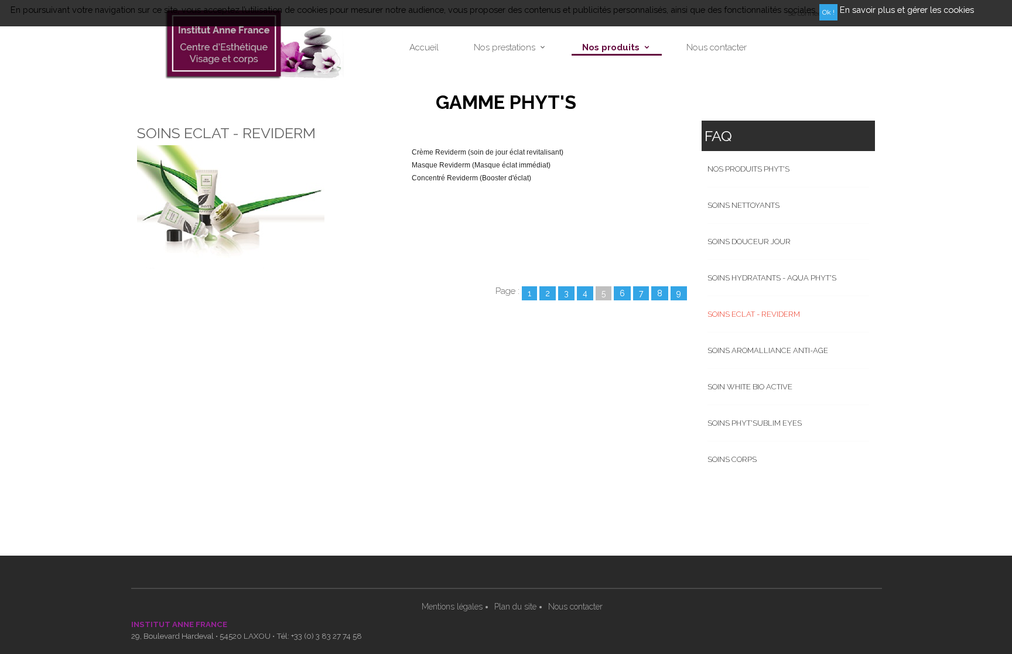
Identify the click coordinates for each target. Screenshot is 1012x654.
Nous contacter (716, 47)
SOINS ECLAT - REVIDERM (753, 314)
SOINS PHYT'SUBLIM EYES (754, 423)
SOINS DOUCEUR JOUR (749, 241)
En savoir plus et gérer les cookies (907, 10)
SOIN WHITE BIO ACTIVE (749, 386)
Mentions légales (452, 606)
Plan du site (515, 606)
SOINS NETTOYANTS (743, 205)
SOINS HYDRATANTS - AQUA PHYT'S (771, 277)
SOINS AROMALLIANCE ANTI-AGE (767, 350)
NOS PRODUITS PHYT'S (748, 169)
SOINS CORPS (732, 459)
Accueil (424, 47)
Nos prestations (504, 47)
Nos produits (611, 47)
